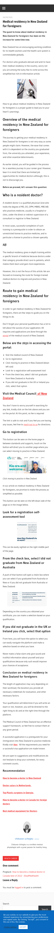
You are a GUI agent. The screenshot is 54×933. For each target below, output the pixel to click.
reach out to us (30, 424)
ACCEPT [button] (23, 927)
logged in (19, 887)
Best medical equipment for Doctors (20, 811)
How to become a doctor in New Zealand (22, 778)
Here (15, 744)
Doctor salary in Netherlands (17, 785)
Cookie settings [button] (10, 927)
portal (5, 335)
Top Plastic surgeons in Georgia (18, 792)
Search (6, 903)
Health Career (10, 858)
